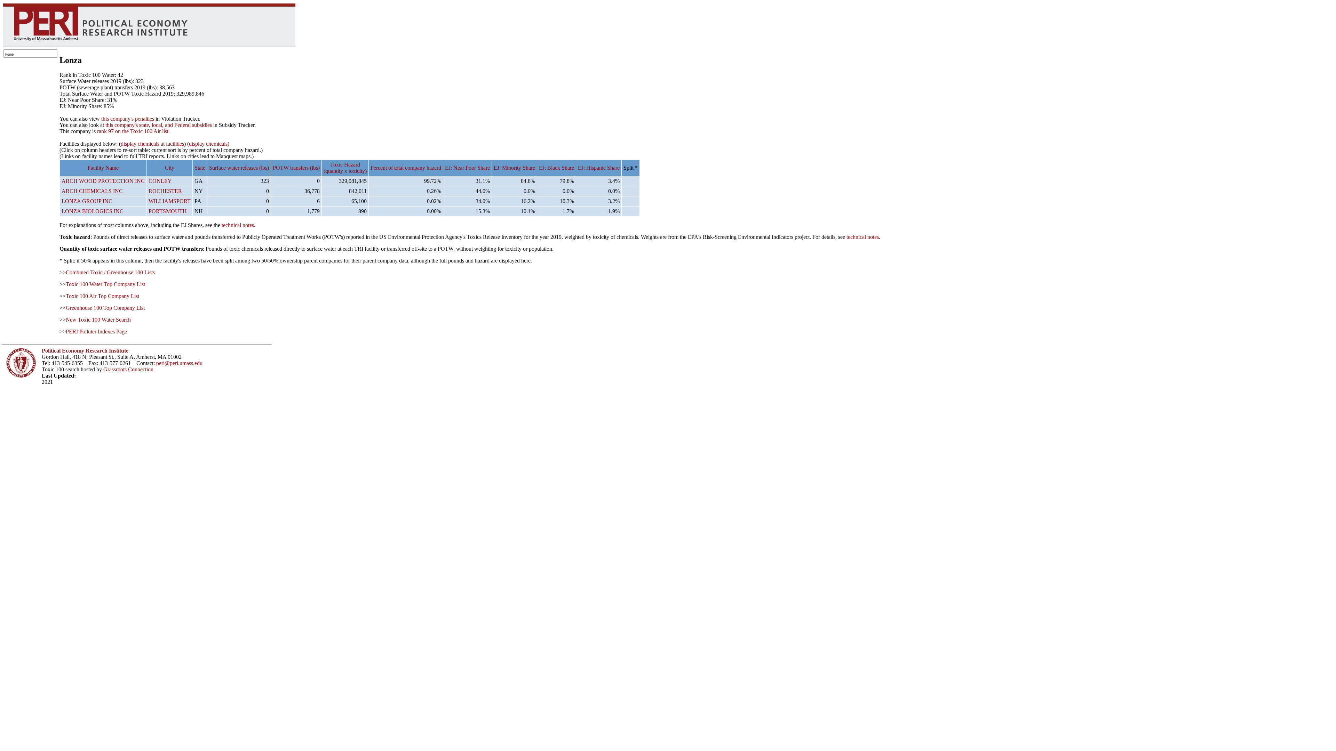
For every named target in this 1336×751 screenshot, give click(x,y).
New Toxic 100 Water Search (98, 320)
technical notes (238, 225)
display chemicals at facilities (152, 144)
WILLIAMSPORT (170, 201)
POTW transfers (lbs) (296, 168)
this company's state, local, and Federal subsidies (158, 125)
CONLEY (160, 181)
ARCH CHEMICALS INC (92, 191)
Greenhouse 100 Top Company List (105, 308)
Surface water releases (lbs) (239, 168)
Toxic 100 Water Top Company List (105, 284)
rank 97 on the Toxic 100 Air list (132, 131)
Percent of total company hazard (406, 168)
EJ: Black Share (556, 168)
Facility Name (103, 168)
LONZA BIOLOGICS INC (93, 211)
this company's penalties (127, 119)
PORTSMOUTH (168, 211)
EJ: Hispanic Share (599, 168)
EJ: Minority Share (514, 168)
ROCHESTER (165, 191)
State (199, 168)
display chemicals (208, 144)
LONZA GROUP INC (87, 201)
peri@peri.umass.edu (179, 363)
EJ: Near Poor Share (467, 168)
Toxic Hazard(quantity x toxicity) (345, 168)
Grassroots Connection (128, 369)
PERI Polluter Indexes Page (96, 331)
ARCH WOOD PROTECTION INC (103, 181)
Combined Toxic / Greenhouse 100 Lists (110, 272)
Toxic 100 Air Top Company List (102, 296)
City (169, 168)
